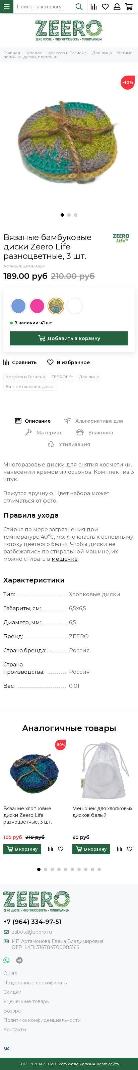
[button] (62, 215)
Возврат (13, 1011)
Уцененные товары (26, 1001)
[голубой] (18, 306)
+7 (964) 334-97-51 (32, 922)
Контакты (14, 1030)
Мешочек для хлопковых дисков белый (102, 812)
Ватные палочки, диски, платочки (31, 386)
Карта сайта (108, 1064)
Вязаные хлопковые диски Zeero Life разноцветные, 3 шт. (27, 815)
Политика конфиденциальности (42, 1020)
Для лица (89, 376)
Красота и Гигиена (25, 376)
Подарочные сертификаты (35, 983)
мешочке (65, 559)
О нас (10, 973)
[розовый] (37, 306)
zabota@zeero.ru (32, 932)
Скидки (12, 992)
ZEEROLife (62, 376)
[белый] (74, 306)
